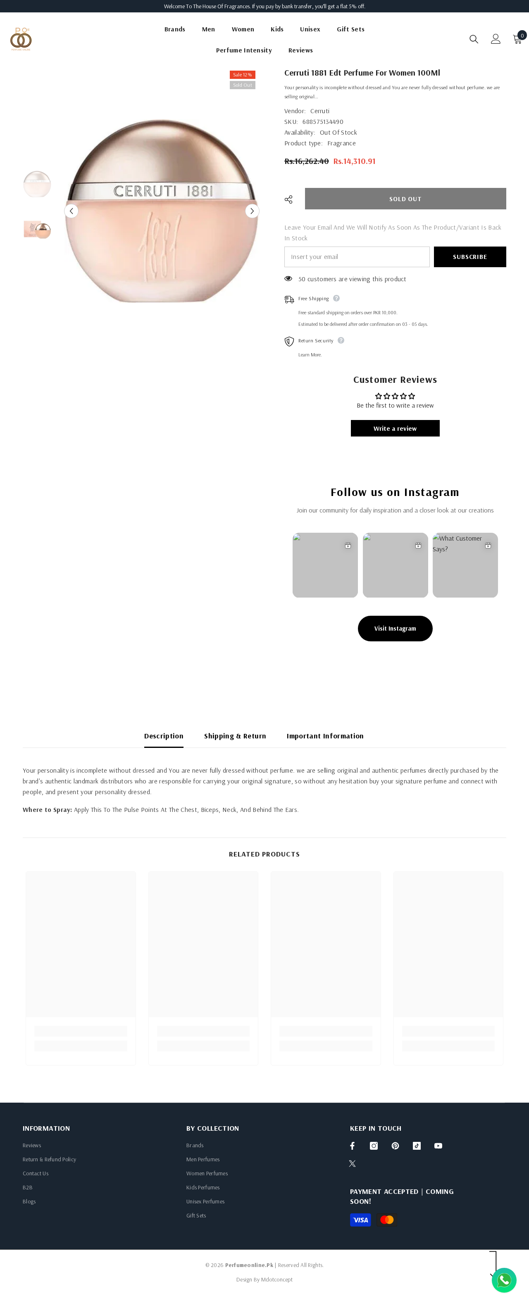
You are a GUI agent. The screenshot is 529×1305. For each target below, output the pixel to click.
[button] (71, 211)
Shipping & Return (235, 735)
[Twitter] (352, 1163)
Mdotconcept (277, 1279)
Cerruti (319, 111)
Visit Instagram (395, 628)
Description (163, 735)
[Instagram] (373, 1145)
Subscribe (470, 256)
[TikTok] (416, 1145)
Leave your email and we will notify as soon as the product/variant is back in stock (393, 232)
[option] (162, 211)
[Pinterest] (395, 1145)
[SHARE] (291, 199)
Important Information (325, 735)
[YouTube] (438, 1145)
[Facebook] (352, 1145)
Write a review (395, 428)
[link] (80, 1031)
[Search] (474, 39)
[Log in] (496, 39)
